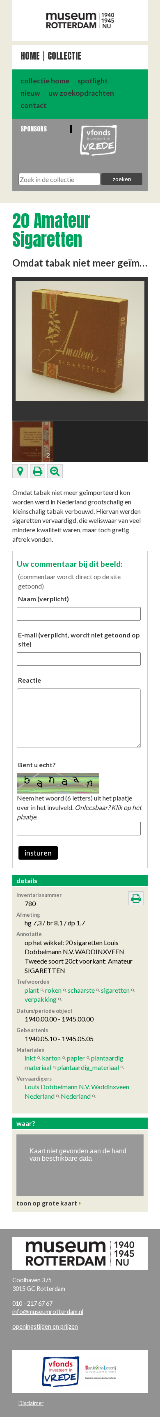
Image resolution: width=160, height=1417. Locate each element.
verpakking (41, 999)
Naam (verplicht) (43, 599)
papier (76, 1058)
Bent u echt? (37, 764)
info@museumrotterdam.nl (47, 1311)
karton (51, 1058)
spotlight (93, 80)
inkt (30, 1058)
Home (30, 56)
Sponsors (34, 128)
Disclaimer (30, 1403)
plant (32, 990)
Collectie (64, 56)
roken (53, 990)
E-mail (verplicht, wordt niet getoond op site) (79, 639)
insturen (38, 853)
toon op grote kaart (46, 1203)
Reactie (29, 680)
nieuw (30, 93)
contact (34, 105)
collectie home (45, 80)
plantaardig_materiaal (88, 1067)
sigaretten (115, 990)
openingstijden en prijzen (45, 1326)
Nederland (76, 1096)
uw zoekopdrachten (81, 93)
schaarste (81, 990)
